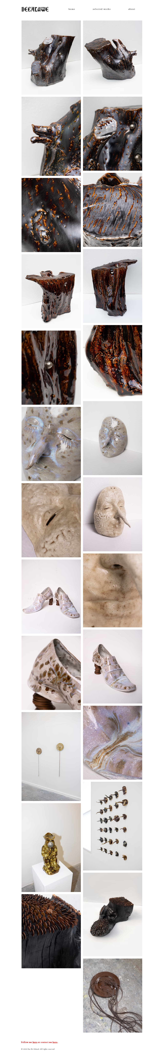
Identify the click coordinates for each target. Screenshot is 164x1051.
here (35, 1042)
